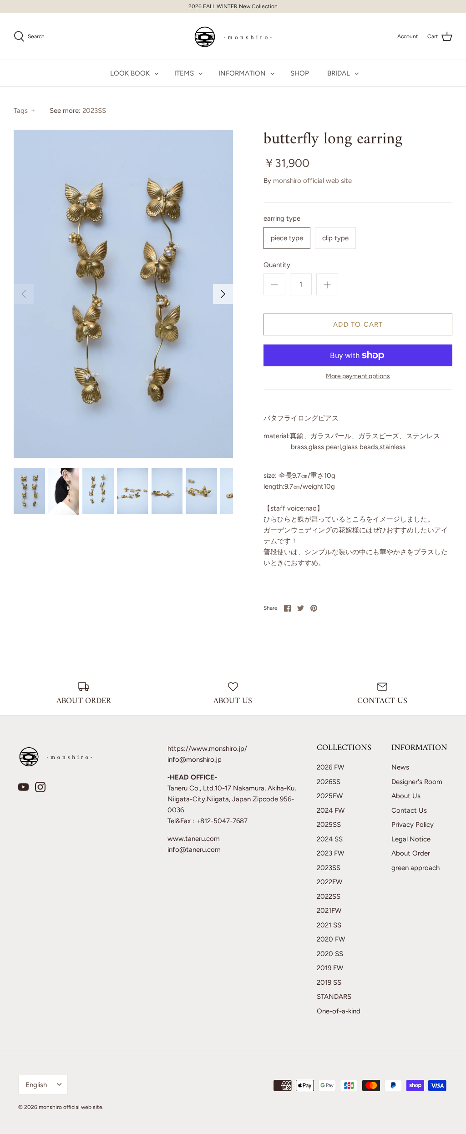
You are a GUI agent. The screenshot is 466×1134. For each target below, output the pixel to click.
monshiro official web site (312, 181)
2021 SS (329, 925)
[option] (123, 293)
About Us (405, 796)
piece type (287, 238)
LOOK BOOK (130, 73)
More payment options (358, 376)
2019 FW (330, 968)
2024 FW (330, 810)
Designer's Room (416, 782)
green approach (415, 868)
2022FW (329, 882)
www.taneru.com (193, 839)
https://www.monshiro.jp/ (207, 748)
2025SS (329, 824)
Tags (24, 110)
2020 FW (331, 939)
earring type (281, 218)
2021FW (329, 910)
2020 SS (330, 954)
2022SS (328, 896)
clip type (335, 238)
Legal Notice (411, 839)
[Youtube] (23, 787)
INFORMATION (242, 73)
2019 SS (329, 982)
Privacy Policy (412, 824)
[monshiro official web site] (233, 36)
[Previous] (24, 294)
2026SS (328, 782)
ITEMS (184, 73)
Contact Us (409, 810)
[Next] (223, 294)
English (36, 1085)
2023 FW (330, 853)
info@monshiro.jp (194, 759)
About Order (410, 853)
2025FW (330, 796)
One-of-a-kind (338, 1011)
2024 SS (330, 839)
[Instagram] (40, 787)
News (400, 767)
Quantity (276, 265)
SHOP (299, 73)
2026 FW (330, 767)
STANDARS (334, 996)
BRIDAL (338, 73)
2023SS (94, 110)
